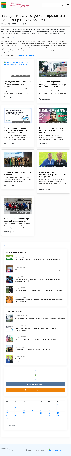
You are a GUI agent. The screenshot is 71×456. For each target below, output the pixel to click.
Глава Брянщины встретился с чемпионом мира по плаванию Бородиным (52, 174)
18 (15, 413)
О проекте (29, 450)
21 (41, 413)
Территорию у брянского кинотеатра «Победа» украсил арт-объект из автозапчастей (52, 83)
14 (41, 410)
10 (7, 410)
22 (49, 413)
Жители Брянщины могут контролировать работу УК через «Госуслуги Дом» (15, 130)
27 (32, 416)
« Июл (8, 421)
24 (7, 416)
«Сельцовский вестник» (26, 55)
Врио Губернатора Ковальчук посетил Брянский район (16, 219)
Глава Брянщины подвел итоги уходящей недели (17, 173)
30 (58, 416)
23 (58, 413)
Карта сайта (39, 450)
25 (16, 416)
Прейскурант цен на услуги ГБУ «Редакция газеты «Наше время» (17, 83)
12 (24, 410)
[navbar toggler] (68, 5)
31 (7, 419)
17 (7, 413)
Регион (20, 24)
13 (32, 410)
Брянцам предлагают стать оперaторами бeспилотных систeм (51, 130)
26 (24, 416)
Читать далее (9, 97)
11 (15, 410)
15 (49, 410)
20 (32, 413)
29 (49, 416)
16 (57, 410)
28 (41, 416)
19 (24, 413)
